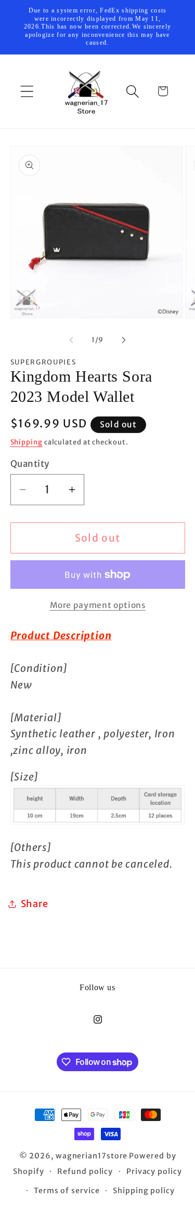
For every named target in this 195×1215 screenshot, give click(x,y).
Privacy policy (154, 1171)
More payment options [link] (98, 605)
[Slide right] (123, 340)
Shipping (26, 442)
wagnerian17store (92, 1155)
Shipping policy (144, 1190)
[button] (27, 91)
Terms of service (67, 1190)
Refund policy (85, 1171)
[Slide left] (71, 340)
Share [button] (34, 904)
